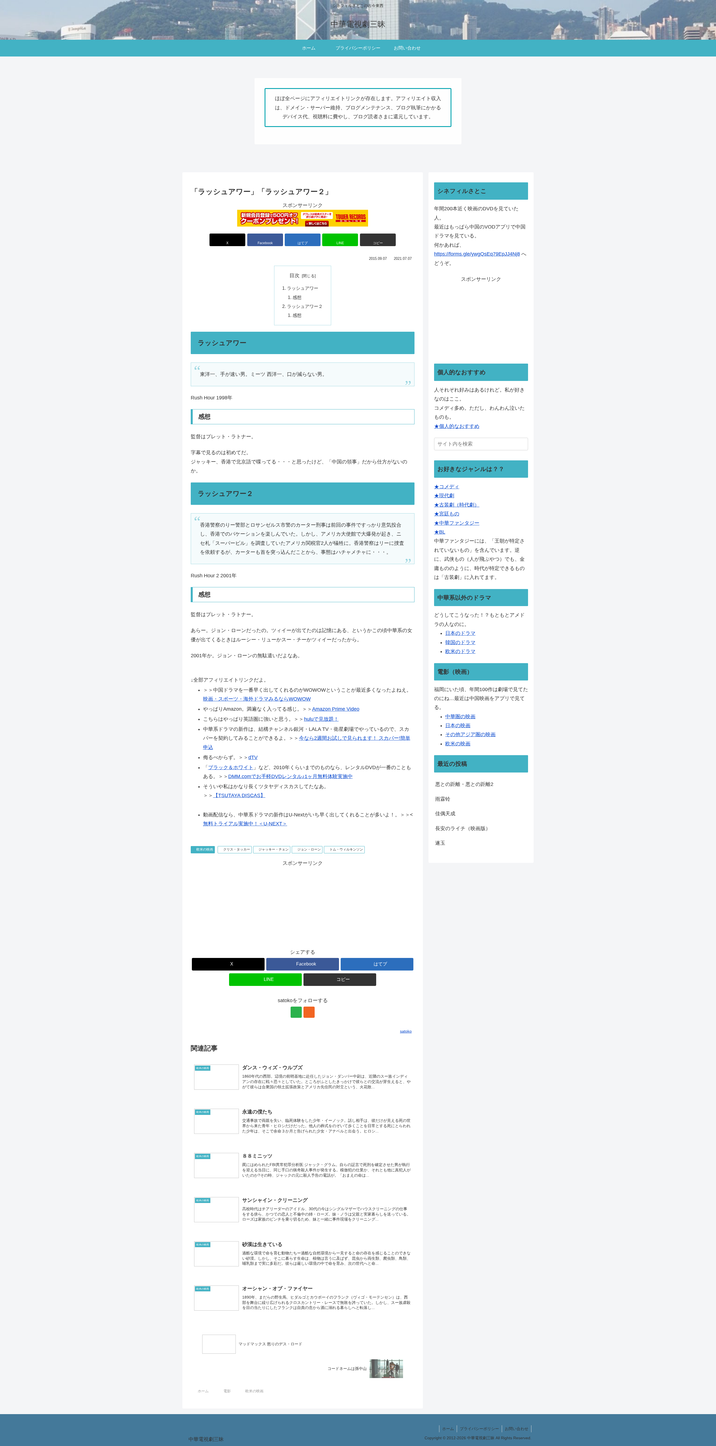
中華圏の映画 (460, 716)
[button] (378, 240)
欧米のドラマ (460, 651)
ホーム (448, 1428)
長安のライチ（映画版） (463, 828)
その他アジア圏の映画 (470, 734)
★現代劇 (444, 495)
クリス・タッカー (236, 849)
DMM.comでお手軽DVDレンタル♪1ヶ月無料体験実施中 (290, 776)
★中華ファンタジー (456, 523)
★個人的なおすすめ (456, 426)
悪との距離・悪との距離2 (464, 784)
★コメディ (446, 486)
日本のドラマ (460, 633)
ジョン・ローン (309, 849)
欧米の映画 (204, 849)
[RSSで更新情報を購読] (309, 1012)
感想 (297, 297)
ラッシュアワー (302, 288)
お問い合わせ (516, 1428)
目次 (294, 275)
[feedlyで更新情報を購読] (296, 1012)
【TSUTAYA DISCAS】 (239, 795)
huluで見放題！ (321, 719)
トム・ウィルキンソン (346, 849)
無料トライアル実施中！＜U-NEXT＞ (245, 823)
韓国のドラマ (460, 642)
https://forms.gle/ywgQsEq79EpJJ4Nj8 (477, 254)
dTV (253, 757)
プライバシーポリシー (479, 1428)
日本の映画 (457, 725)
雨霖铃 (442, 799)
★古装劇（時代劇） (456, 505)
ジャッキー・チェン (273, 849)
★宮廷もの (446, 514)
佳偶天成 (445, 813)
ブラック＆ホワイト (230, 767)
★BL (439, 532)
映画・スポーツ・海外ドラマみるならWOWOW (257, 699)
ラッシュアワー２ (305, 306)
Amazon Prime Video (335, 709)
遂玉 (440, 843)
